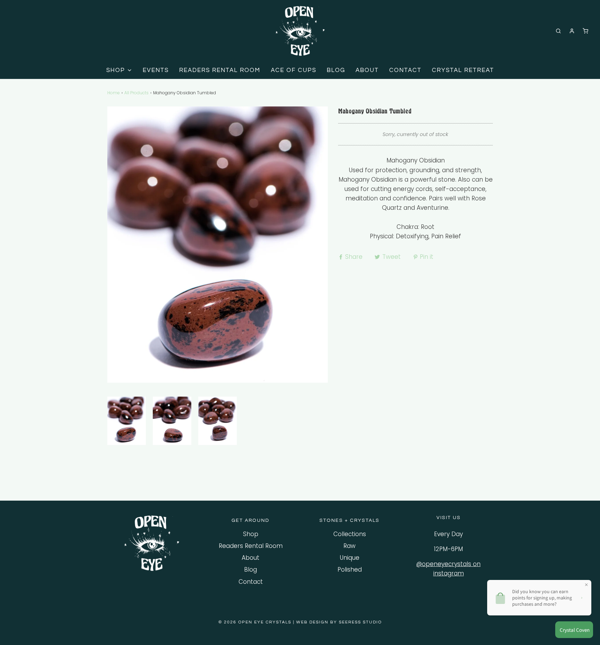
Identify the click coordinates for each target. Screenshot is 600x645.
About (250, 558)
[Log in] (572, 31)
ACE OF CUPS (293, 70)
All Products (136, 93)
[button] (126, 421)
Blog (250, 569)
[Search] (558, 31)
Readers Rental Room (251, 546)
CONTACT (405, 70)
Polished (350, 569)
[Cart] (585, 31)
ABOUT (367, 70)
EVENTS (156, 70)
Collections (349, 534)
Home (113, 93)
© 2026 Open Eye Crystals (255, 622)
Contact (251, 582)
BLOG (336, 70)
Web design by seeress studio (339, 622)
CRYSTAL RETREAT (463, 70)
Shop (250, 534)
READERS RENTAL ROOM (219, 70)
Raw (349, 546)
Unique (349, 558)
